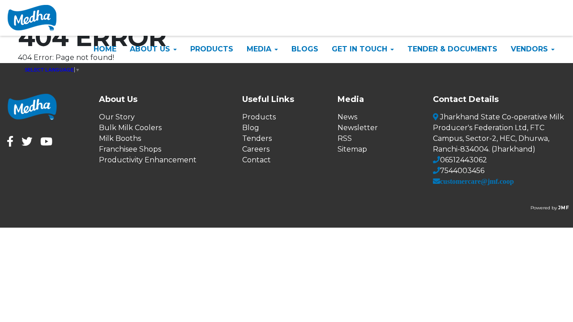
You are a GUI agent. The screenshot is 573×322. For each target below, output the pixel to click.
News (347, 117)
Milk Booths (120, 138)
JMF (563, 208)
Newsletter (358, 127)
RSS (345, 138)
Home (105, 49)
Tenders (257, 138)
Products (211, 49)
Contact (256, 160)
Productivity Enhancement (148, 160)
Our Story (117, 117)
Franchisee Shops (130, 149)
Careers (255, 149)
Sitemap (352, 149)
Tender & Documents (452, 49)
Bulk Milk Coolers (130, 127)
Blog (250, 127)
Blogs (304, 49)
